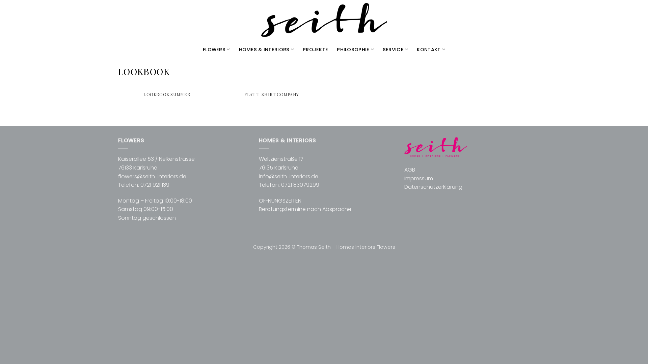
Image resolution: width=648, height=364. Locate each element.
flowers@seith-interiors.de (152, 176)
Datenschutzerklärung (433, 187)
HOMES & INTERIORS (264, 49)
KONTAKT (428, 49)
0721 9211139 (154, 185)
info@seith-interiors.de (288, 176)
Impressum (418, 178)
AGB (409, 170)
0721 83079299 (300, 185)
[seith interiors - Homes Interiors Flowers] (324, 20)
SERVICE (393, 49)
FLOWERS (214, 49)
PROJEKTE (315, 49)
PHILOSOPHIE (353, 49)
